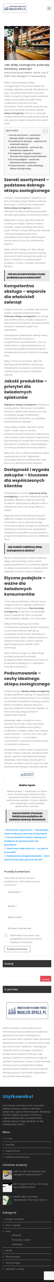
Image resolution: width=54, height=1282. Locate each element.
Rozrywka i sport (21, 1239)
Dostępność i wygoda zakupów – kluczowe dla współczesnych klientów (28, 155)
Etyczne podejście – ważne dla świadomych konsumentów (24, 161)
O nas (9, 1138)
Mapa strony (13, 1150)
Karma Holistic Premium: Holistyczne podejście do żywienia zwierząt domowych (25, 841)
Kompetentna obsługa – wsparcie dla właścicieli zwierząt (28, 143)
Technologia (13, 1262)
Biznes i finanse (14, 1219)
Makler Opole (32, 72)
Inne (8, 1231)
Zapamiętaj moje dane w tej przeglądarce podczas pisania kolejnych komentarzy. (26, 939)
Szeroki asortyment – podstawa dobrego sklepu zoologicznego (24, 137)
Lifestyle (16, 1235)
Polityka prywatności (18, 1157)
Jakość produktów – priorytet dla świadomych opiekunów (26, 149)
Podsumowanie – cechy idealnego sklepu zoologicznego (26, 167)
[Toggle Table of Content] (43, 131)
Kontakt (10, 1144)
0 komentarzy (38, 76)
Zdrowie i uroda (15, 1269)
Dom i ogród (13, 1225)
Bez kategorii (20, 76)
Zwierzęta (17, 1244)
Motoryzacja (13, 1256)
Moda (9, 1250)
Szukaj (46, 979)
